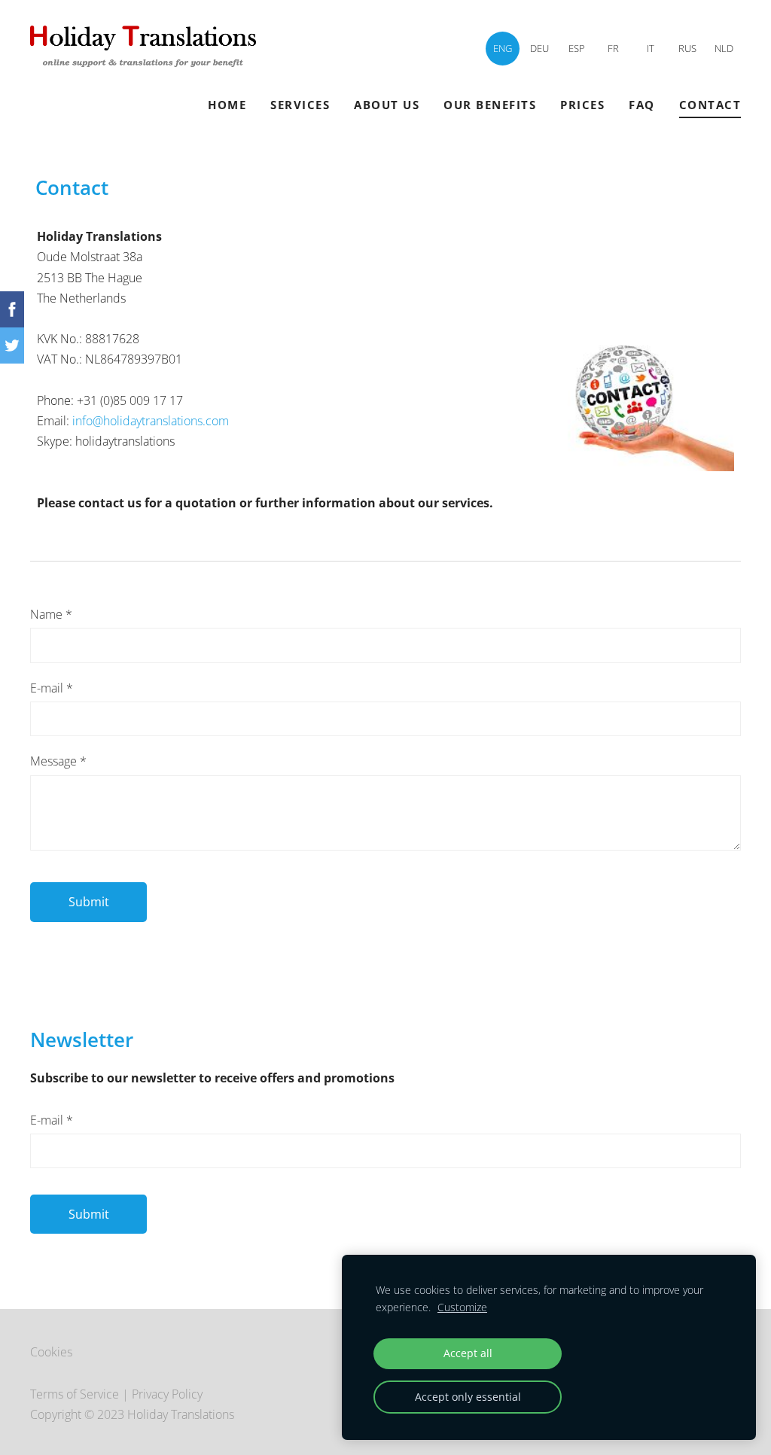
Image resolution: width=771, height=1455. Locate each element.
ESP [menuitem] (576, 48)
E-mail (51, 688)
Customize (462, 1307)
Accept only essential (468, 1397)
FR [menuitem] (613, 48)
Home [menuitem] (227, 104)
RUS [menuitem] (687, 48)
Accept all (467, 1353)
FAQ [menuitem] (642, 104)
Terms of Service (74, 1394)
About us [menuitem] (386, 104)
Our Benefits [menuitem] (489, 104)
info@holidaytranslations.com (150, 420)
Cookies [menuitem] (51, 1352)
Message (58, 761)
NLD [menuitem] (724, 48)
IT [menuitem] (650, 48)
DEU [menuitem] (539, 48)
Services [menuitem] (300, 104)
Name (51, 614)
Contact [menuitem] (710, 104)
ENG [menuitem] (502, 48)
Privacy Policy (167, 1394)
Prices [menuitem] (582, 104)
